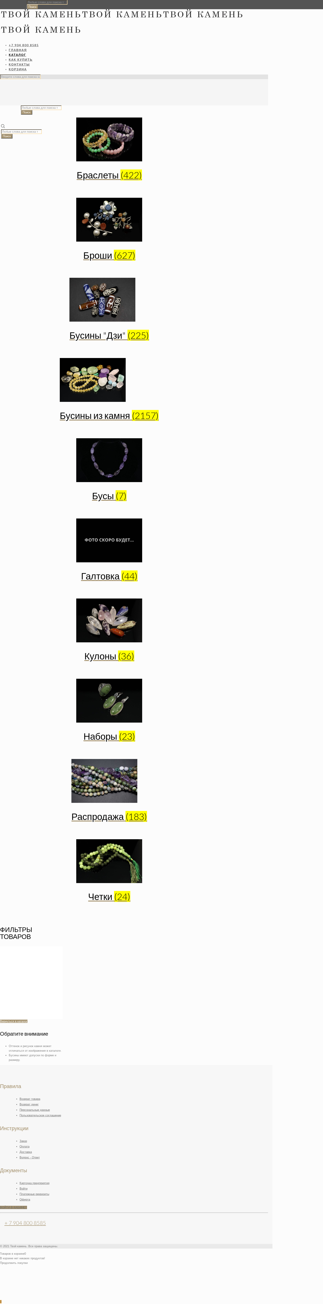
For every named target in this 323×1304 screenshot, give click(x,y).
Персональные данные (35, 1110)
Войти (23, 1188)
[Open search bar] (3, 127)
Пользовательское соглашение (40, 1115)
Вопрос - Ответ (30, 1157)
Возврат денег (29, 1104)
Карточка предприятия (34, 1183)
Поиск (32, 7)
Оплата (24, 1146)
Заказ (23, 1141)
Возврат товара (30, 1099)
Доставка (26, 1152)
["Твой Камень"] (121, 25)
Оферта (25, 1199)
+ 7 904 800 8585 (25, 1223)
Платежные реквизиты (34, 1194)
